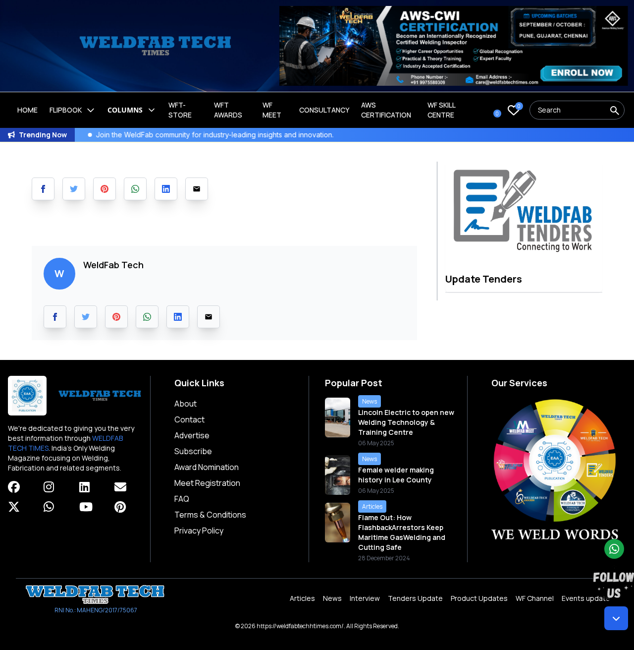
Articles (302, 598)
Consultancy (324, 110)
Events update (586, 598)
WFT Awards (228, 109)
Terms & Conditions (210, 514)
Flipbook (66, 110)
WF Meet (272, 109)
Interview (365, 598)
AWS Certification (386, 109)
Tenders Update (415, 598)
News (332, 598)
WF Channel (535, 598)
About (185, 403)
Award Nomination (206, 467)
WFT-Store (180, 109)
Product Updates (479, 598)
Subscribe (193, 451)
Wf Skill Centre (441, 109)
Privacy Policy (198, 530)
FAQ (181, 498)
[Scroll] (616, 618)
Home (27, 110)
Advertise (192, 435)
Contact (189, 419)
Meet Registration (207, 482)
